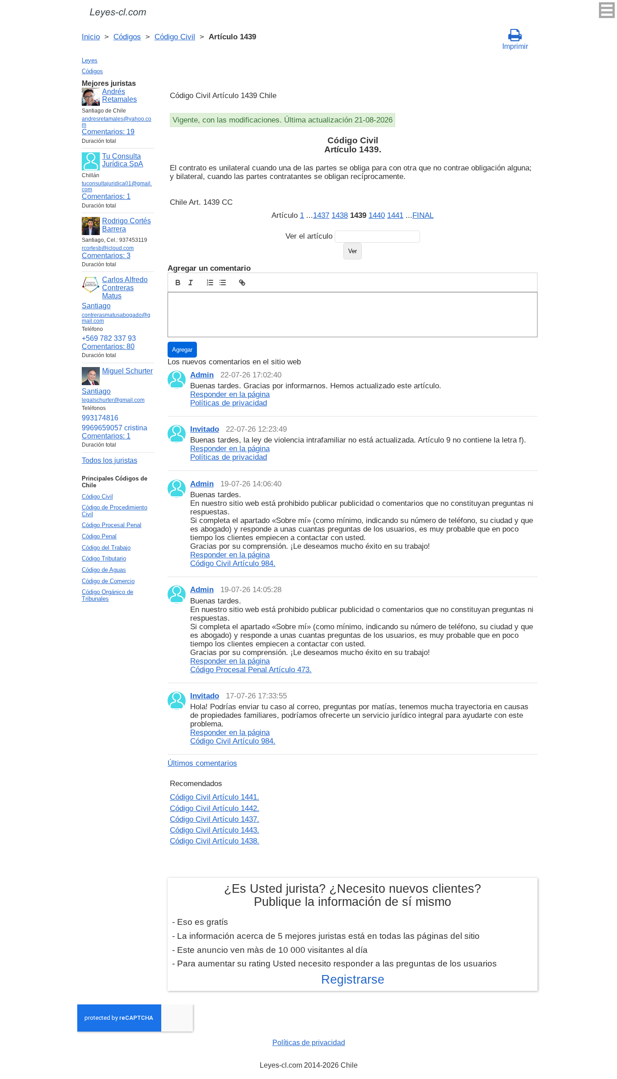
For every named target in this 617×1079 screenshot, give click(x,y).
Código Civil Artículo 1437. (214, 819)
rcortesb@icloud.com (108, 248)
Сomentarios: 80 (108, 346)
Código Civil (174, 36)
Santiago (96, 306)
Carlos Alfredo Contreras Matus (125, 287)
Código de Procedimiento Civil (114, 511)
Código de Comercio (108, 581)
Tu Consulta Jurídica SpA (122, 160)
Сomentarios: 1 (106, 196)
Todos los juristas (109, 460)
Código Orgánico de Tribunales (107, 595)
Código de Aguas (104, 569)
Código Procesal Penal (111, 525)
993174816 (100, 418)
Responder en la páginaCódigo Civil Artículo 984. (233, 559)
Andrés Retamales (119, 96)
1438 (340, 215)
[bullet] (222, 282)
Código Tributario (104, 558)
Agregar (182, 349)
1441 (395, 215)
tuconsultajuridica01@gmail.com (117, 186)
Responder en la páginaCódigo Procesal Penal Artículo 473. (251, 665)
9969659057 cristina (114, 428)
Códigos (127, 36)
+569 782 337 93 (109, 338)
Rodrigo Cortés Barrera (126, 225)
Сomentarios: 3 (106, 255)
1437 (321, 215)
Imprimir (515, 46)
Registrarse (352, 979)
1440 (377, 215)
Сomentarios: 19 (108, 132)
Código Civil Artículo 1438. (214, 840)
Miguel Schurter (127, 371)
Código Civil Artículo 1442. (214, 808)
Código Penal (99, 536)
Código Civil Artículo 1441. (214, 796)
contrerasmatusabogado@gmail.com (116, 318)
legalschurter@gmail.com (113, 400)
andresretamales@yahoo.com (116, 122)
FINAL (423, 215)
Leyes (90, 60)
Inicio (91, 36)
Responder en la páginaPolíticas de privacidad (230, 398)
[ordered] (210, 282)
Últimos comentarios (202, 763)
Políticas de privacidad (308, 1042)
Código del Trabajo (106, 547)
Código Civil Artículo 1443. (214, 829)
